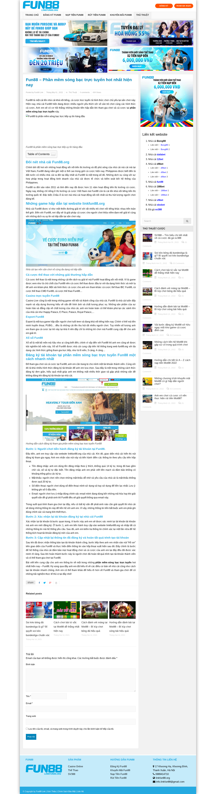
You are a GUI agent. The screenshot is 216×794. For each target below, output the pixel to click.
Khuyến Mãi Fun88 (121, 15)
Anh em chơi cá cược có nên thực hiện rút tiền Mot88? (170, 397)
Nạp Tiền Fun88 (74, 15)
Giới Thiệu (51, 791)
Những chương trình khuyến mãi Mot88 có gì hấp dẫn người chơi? (172, 381)
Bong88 (164, 145)
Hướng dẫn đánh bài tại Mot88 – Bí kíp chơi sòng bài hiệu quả (122, 626)
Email (29, 703)
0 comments (85, 92)
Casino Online (75, 766)
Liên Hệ (80, 791)
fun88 (160, 182)
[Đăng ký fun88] (166, 100)
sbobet (161, 205)
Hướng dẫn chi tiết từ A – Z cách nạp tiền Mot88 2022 (172, 361)
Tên (28, 696)
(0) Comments (178, 263)
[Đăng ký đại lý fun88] (65, 33)
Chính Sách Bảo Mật (66, 791)
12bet (160, 159)
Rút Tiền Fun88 (97, 15)
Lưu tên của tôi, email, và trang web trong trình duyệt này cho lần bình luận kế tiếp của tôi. (71, 729)
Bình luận (30, 664)
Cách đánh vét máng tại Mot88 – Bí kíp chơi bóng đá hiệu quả (94, 626)
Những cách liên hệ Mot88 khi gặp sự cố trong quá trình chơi (171, 343)
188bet (164, 190)
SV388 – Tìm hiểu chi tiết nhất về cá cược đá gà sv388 (170, 236)
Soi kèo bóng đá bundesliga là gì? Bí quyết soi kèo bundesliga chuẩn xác (171, 255)
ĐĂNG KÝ (164, 6)
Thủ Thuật (142, 15)
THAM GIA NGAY (183, 6)
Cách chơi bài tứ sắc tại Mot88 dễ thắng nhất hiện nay (66, 626)
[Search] (187, 221)
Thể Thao (73, 770)
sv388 (158, 209)
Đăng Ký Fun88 (52, 15)
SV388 (71, 774)
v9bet (160, 200)
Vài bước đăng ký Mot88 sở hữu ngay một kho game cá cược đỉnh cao (172, 327)
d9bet (163, 168)
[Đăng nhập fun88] (151, 60)
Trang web (31, 716)
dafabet (161, 154)
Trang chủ (32, 15)
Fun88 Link (41, 791)
